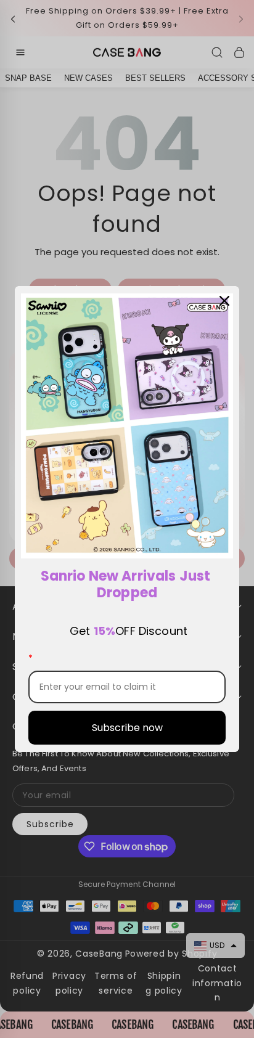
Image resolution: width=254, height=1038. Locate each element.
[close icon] (224, 301)
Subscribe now (127, 728)
